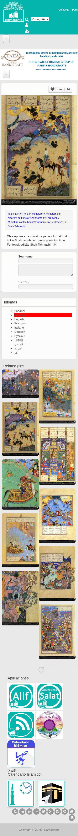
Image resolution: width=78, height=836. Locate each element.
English (19, 319)
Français (20, 323)
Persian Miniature (33, 213)
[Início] (13, 11)
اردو (16, 352)
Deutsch (19, 331)
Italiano (19, 327)
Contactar (63, 9)
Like (62, 89)
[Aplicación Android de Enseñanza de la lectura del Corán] (21, 696)
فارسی (18, 344)
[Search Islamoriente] (27, 20)
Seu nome (25, 256)
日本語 (18, 340)
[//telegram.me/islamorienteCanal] (22, 811)
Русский (19, 336)
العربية (18, 348)
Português (21, 315)
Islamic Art (13, 213)
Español (19, 310)
